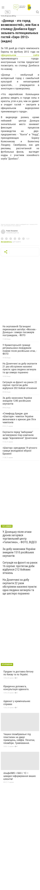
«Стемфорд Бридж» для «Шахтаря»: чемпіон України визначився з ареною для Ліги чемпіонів (19, 418)
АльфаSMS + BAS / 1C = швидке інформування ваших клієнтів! (19, 776)
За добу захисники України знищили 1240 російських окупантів (17, 400)
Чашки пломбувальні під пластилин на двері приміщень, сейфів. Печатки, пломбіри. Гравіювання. (19, 739)
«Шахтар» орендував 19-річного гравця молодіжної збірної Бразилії (20, 450)
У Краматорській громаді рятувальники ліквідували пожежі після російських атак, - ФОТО (20, 349)
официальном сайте (20, 55)
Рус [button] (7, 12)
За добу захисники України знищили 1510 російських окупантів (19, 552)
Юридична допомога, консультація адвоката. (16, 688)
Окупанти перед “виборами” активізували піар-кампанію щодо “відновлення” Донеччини (20, 435)
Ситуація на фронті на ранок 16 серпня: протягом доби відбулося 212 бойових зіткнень (20, 568)
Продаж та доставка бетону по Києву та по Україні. (18, 673)
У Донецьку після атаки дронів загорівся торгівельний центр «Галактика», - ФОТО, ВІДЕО (20, 537)
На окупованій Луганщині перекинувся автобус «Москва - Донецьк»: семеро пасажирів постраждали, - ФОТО (20, 331)
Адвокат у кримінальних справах (16, 703)
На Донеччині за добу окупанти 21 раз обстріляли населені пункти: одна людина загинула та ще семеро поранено (20, 368)
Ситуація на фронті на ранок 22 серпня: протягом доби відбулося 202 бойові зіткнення (20, 385)
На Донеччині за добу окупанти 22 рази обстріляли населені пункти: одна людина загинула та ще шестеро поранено (20, 586)
